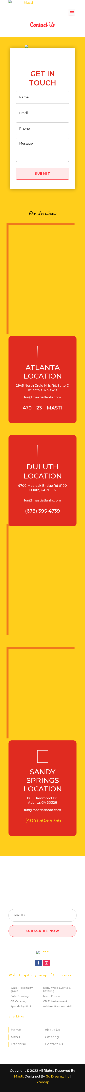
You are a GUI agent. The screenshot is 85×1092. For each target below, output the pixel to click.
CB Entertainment (55, 1001)
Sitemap (42, 1082)
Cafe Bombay (19, 996)
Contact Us (54, 1044)
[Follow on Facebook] (38, 963)
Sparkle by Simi (20, 1006)
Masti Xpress (51, 996)
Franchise (18, 1044)
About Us (52, 1030)
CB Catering (18, 1001)
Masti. (19, 1076)
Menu (15, 1037)
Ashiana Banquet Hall (57, 1006)
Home (16, 1030)
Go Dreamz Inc (57, 1076)
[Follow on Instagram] (46, 963)
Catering (52, 1037)
